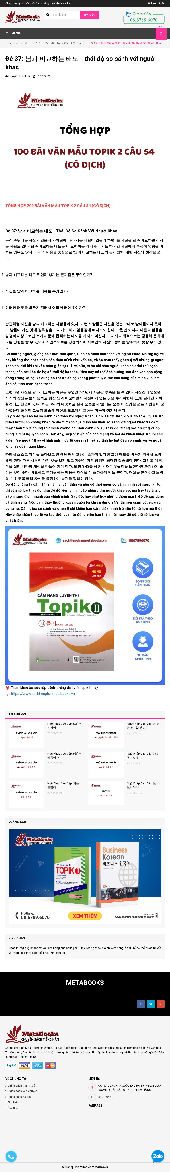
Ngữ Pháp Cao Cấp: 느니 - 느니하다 (143, 785)
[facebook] (141, 1004)
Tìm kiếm (89, 14)
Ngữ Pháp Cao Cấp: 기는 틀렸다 (63, 785)
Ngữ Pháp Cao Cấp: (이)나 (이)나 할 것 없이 (144, 725)
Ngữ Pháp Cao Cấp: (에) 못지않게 (142, 755)
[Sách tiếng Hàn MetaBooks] (85, 1034)
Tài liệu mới (17, 714)
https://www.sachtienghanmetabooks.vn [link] (43, 694)
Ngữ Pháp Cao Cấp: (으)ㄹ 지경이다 (64, 725)
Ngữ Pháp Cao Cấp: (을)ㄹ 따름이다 (64, 755)
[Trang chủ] (22, 17)
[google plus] (161, 1004)
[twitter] (151, 1004)
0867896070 (106, 1097)
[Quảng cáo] (85, 876)
